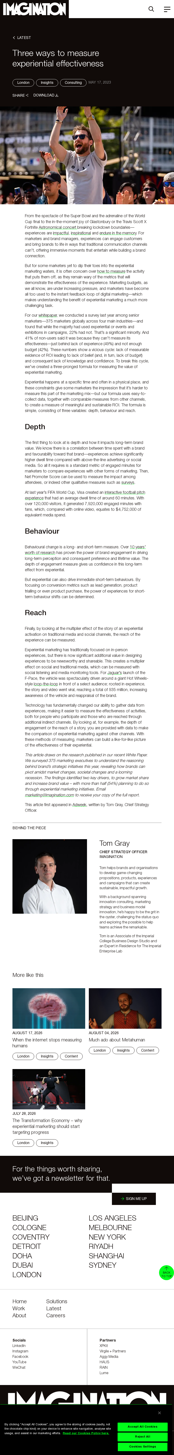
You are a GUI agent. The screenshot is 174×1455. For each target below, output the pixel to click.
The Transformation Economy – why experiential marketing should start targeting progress (47, 1127)
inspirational (81, 233)
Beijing (25, 1218)
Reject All (142, 1437)
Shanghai (106, 1256)
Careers (55, 1315)
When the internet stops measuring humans (47, 1043)
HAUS (104, 1362)
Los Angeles (112, 1218)
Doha (22, 1256)
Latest (53, 1308)
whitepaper (48, 315)
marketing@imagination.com (49, 795)
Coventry (31, 1237)
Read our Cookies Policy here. (86, 1433)
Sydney (102, 1265)
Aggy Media (109, 1357)
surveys (127, 482)
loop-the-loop (46, 684)
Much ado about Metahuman (117, 1040)
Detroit (26, 1247)
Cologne (29, 1228)
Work (18, 1308)
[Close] (159, 1413)
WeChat (18, 1367)
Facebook (20, 1357)
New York (107, 1237)
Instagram (20, 1351)
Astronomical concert (58, 227)
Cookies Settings (142, 1446)
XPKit (104, 1346)
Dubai (22, 1265)
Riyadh (101, 1247)
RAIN (104, 1367)
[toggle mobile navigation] (167, 9)
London (26, 1275)
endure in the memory (117, 233)
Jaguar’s (114, 673)
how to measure (111, 271)
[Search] (151, 9)
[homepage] (34, 9)
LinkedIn (19, 1346)
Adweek (79, 805)
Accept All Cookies (142, 1427)
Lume (104, 1373)
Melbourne (110, 1228)
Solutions (56, 1301)
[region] (86, 1429)
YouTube (19, 1362)
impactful (61, 233)
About (19, 1315)
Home (19, 1301)
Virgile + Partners (113, 1351)
